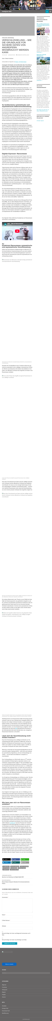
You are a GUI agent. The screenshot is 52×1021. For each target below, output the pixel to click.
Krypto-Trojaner (24, 866)
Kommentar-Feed (6, 1010)
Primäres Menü (50, 11)
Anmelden (4, 1005)
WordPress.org (5, 1013)
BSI (16, 728)
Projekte (4, 994)
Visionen (4, 997)
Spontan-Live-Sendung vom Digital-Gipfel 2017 (13, 876)
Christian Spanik (40, 120)
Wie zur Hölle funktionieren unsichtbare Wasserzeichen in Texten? (43, 25)
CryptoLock (12, 822)
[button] (6, 859)
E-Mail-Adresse (6, 920)
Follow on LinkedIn (9, 964)
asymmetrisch (6, 866)
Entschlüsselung (15, 866)
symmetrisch (6, 869)
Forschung (4, 37)
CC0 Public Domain (22, 61)
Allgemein (4, 984)
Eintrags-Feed (5, 1008)
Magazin (4, 992)
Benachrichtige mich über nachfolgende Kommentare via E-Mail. (16, 934)
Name (4, 914)
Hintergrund (11, 37)
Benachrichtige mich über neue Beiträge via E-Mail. (14, 939)
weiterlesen (40, 52)
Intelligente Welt (6, 11)
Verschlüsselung (14, 869)
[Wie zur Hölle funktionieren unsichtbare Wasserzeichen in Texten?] (43, 31)
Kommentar (5, 897)
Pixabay (16, 61)
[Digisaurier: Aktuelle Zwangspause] (43, 60)
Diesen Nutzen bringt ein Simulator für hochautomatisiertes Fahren (16, 882)
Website (4, 926)
